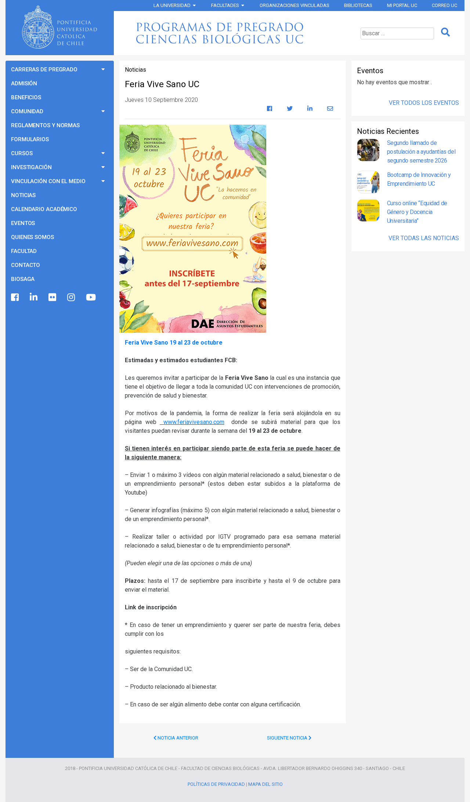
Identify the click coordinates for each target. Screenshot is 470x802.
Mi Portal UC (402, 5)
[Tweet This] (290, 108)
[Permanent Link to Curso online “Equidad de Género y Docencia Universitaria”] (368, 212)
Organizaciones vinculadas (294, 5)
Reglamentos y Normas (45, 125)
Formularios (30, 139)
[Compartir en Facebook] (269, 108)
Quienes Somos (32, 237)
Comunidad (27, 111)
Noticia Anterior (177, 738)
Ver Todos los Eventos (424, 102)
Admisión (24, 83)
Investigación (31, 167)
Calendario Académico (44, 209)
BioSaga (23, 279)
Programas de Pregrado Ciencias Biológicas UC (232, 33)
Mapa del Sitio (265, 784)
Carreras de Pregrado (44, 69)
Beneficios (26, 97)
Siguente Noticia (287, 738)
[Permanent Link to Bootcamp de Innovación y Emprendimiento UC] (368, 182)
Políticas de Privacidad (216, 784)
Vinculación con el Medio (48, 181)
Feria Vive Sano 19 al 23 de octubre (174, 342)
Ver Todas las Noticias (423, 238)
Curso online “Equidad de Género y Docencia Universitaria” (417, 212)
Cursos (21, 153)
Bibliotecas (358, 5)
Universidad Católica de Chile (59, 27)
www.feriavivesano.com (192, 421)
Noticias (23, 195)
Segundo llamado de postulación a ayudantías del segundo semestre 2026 (421, 151)
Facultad (24, 251)
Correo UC (444, 5)
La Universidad (172, 5)
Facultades (225, 5)
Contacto (25, 265)
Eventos (23, 223)
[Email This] (330, 108)
